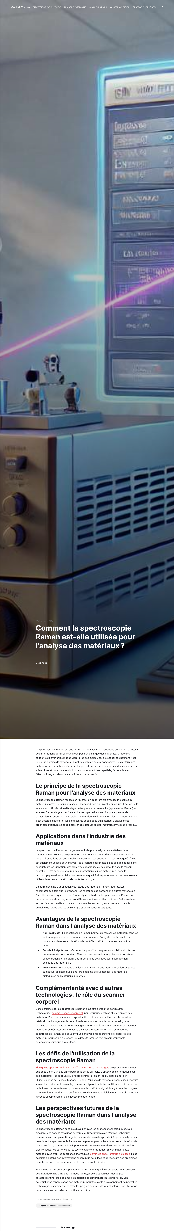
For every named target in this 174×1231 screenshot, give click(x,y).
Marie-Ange (41, 663)
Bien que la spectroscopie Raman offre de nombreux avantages (72, 1067)
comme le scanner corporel (67, 1013)
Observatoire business (144, 7)
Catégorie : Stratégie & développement (54, 1206)
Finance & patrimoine (75, 7)
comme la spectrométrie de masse (110, 1153)
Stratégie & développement (47, 7)
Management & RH (98, 7)
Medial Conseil (20, 7)
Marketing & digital (120, 7)
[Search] (162, 7)
